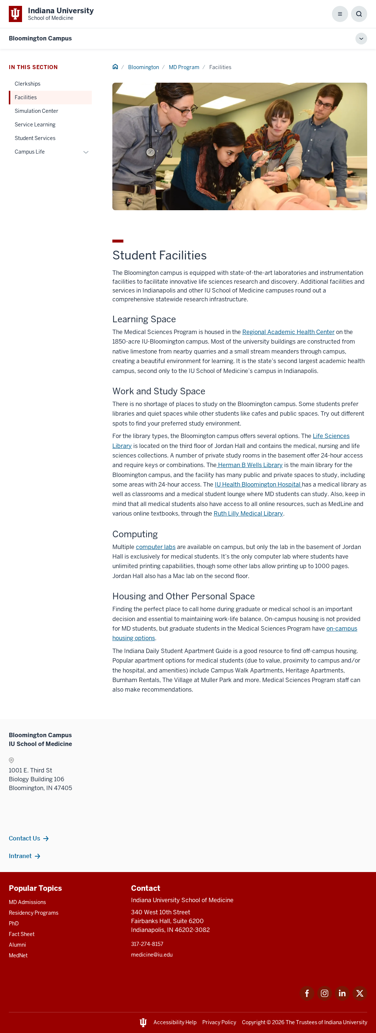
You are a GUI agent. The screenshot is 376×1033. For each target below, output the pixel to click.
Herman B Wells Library (250, 465)
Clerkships (27, 83)
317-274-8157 (147, 944)
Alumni (17, 944)
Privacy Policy (219, 1022)
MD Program (184, 67)
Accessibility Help (174, 1022)
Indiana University (345, 1022)
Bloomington (143, 67)
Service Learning (35, 124)
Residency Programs (33, 913)
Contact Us (24, 838)
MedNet (18, 955)
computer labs (156, 547)
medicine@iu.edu (152, 954)
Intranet (20, 856)
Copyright (253, 1022)
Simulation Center (36, 111)
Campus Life (30, 151)
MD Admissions (27, 902)
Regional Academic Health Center (288, 332)
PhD (14, 923)
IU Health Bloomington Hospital (258, 484)
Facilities (26, 97)
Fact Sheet (22, 934)
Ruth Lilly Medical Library (248, 513)
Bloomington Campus (40, 38)
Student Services (35, 138)
